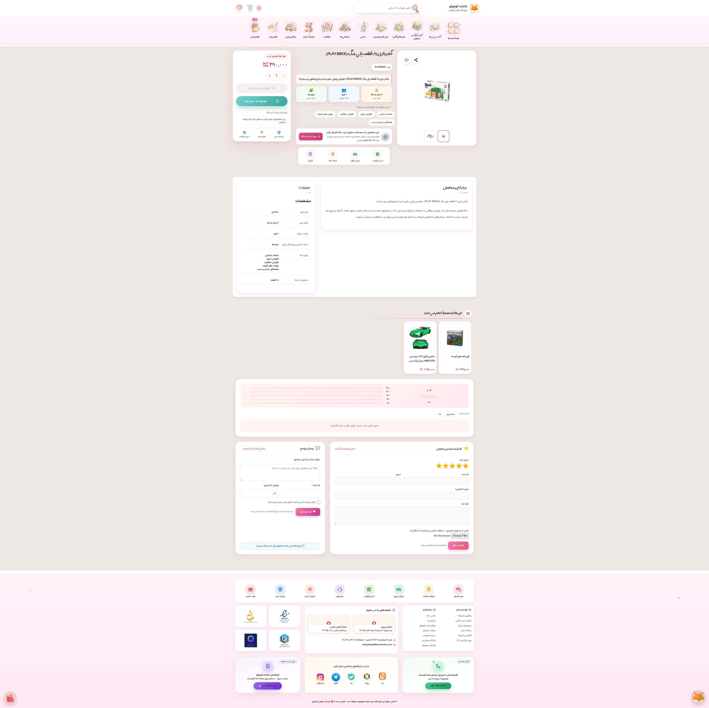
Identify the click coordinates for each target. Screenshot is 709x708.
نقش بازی (273, 37)
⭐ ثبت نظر (458, 545)
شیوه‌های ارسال (464, 625)
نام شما (465, 474)
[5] (439, 466)
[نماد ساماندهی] (251, 616)
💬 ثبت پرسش (308, 512)
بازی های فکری (399, 37)
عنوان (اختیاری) (462, 489)
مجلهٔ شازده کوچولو (427, 625)
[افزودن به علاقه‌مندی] (406, 60)
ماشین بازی (291, 37)
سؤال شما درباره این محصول (307, 459)
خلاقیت (326, 37)
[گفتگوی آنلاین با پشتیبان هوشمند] (698, 697)
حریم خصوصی (429, 635)
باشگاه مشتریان (429, 640)
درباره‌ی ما (431, 620)
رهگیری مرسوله (464, 615)
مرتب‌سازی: (464, 413)
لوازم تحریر (255, 28)
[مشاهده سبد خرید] (249, 8)
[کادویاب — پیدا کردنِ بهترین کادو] (10, 698)
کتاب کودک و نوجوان (417, 37)
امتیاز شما (464, 460)
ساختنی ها (345, 37)
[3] (452, 466)
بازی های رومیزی (381, 37)
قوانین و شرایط (464, 635)
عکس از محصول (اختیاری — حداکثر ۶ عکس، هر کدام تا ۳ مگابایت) (439, 530)
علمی (363, 37)
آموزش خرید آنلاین (463, 620)
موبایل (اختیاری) (271, 485)
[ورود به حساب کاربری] (239, 8)
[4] (446, 466)
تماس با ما (431, 615)
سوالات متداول (429, 630)
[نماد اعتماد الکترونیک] (285, 616)
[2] (459, 466)
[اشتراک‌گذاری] (416, 60)
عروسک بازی (308, 37)
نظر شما (465, 504)
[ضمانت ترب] (251, 640)
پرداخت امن (466, 630)
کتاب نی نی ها (435, 37)
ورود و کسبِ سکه (308, 136)
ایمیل (398, 474)
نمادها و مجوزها (429, 645)
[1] (466, 466)
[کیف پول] (259, 8)
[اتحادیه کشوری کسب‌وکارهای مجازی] (285, 640)
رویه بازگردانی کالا (464, 640)
